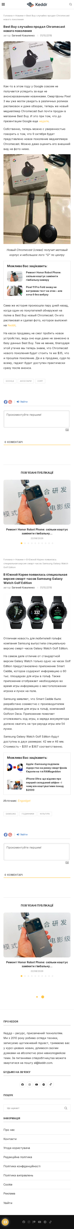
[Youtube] (39, 1222)
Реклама (9, 1193)
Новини (19, 15)
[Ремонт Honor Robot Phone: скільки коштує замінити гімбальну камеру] (15, 276)
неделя (44, 121)
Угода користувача (16, 1148)
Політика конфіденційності (21, 1166)
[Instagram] (29, 1222)
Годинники (28, 814)
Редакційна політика (17, 1157)
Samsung (11, 814)
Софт (40, 381)
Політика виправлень (18, 1175)
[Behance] (34, 1222)
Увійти (23, 401)
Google (10, 381)
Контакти (10, 1139)
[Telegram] (45, 1222)
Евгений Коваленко (23, 35)
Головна (8, 15)
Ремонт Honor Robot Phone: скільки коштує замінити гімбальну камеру (43, 276)
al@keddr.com (43, 1063)
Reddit (11, 325)
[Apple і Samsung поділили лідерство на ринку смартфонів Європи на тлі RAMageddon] (15, 768)
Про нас (9, 1130)
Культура (45, 814)
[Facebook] (23, 1222)
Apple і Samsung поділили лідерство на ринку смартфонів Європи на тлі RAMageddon (46, 768)
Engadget (24, 800)
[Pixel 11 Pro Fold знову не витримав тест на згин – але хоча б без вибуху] (15, 291)
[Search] (70, 4)
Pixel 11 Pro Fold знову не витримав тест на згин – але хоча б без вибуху (44, 291)
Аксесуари (25, 381)
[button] (6, 512)
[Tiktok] (50, 1222)
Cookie (7, 1184)
